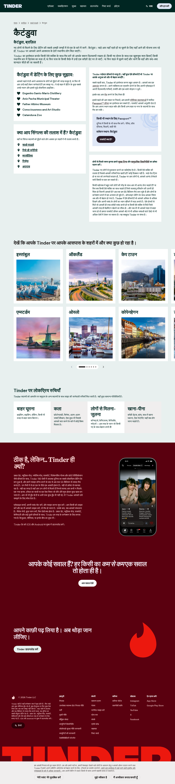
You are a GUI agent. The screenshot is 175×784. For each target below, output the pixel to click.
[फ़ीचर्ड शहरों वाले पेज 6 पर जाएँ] (95, 366)
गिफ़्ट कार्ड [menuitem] (106, 6)
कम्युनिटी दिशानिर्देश (66, 724)
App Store (151, 700)
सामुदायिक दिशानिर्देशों (140, 161)
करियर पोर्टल (117, 700)
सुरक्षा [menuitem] (74, 6)
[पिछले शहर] (71, 366)
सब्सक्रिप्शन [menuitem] (63, 6)
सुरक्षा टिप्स (122, 161)
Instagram (134, 700)
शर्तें (60, 710)
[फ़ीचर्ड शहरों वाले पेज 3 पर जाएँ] (89, 366)
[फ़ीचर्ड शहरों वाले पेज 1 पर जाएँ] (82, 366)
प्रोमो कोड (95, 724)
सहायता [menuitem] (83, 6)
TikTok (133, 705)
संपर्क (93, 719)
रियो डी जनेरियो (29, 150)
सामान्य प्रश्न (96, 700)
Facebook (134, 719)
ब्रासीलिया (27, 155)
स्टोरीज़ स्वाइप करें (98, 710)
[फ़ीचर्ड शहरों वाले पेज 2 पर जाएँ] (87, 366)
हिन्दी (20, 725)
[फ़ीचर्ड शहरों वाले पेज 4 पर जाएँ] (91, 366)
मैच (105, 94)
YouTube (134, 710)
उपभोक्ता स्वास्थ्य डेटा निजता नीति (71, 705)
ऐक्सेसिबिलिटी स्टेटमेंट (67, 737)
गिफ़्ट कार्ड (95, 733)
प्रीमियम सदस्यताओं (138, 100)
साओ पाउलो (34, 23)
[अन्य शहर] (103, 366)
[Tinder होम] (13, 6)
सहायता (94, 728)
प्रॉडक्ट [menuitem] (50, 6)
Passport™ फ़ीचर (100, 103)
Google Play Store (155, 705)
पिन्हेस (25, 161)
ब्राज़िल (23, 23)
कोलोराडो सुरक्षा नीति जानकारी (70, 728)
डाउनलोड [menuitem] (94, 6)
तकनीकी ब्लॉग (117, 705)
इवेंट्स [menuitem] (116, 6)
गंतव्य (15, 23)
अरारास (26, 166)
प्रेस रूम (94, 714)
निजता (61, 700)
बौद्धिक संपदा (63, 719)
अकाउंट (95, 86)
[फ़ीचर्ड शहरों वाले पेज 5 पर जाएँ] (93, 366)
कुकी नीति (62, 714)
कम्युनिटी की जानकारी (67, 733)
